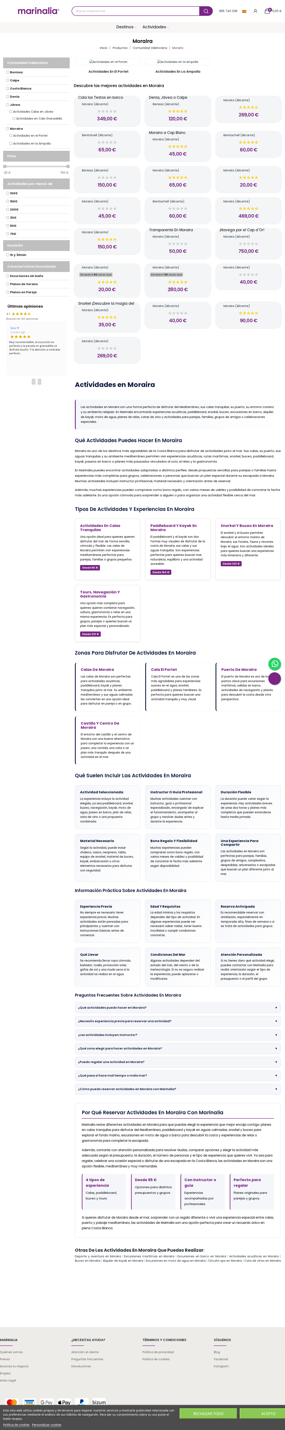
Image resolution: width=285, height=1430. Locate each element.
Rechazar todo (208, 1413)
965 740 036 (228, 11)
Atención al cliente (85, 1352)
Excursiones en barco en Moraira (202, 1256)
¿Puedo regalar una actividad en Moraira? (177, 1062)
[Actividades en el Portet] (108, 62)
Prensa (5, 1359)
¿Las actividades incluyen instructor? (177, 1035)
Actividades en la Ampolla (177, 71)
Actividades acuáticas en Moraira (254, 1256)
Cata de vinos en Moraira (262, 1261)
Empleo (5, 1373)
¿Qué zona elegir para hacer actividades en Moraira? (177, 1048)
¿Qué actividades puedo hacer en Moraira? (177, 1008)
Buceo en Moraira (87, 1261)
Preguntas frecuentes (87, 1359)
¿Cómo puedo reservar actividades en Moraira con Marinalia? (177, 1089)
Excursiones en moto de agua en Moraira (176, 1261)
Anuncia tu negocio (14, 1366)
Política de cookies (156, 1359)
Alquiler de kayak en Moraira (123, 1261)
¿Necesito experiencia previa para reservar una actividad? (177, 1021)
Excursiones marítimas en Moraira (149, 1256)
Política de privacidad (158, 1352)
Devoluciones (81, 1366)
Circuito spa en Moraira (225, 1261)
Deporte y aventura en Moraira (98, 1256)
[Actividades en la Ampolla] (177, 62)
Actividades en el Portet (108, 71)
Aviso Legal (8, 1380)
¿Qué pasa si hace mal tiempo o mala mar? (177, 1075)
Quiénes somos (11, 1352)
